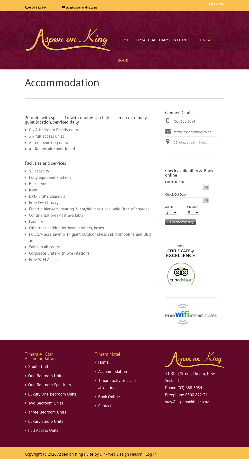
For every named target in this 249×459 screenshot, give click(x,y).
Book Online (216, 3)
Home (123, 39)
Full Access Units (43, 430)
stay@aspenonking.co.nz (192, 132)
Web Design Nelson (125, 454)
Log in (151, 454)
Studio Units (39, 366)
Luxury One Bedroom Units (52, 394)
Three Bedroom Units (47, 412)
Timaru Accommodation (161, 39)
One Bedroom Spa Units (49, 384)
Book (123, 60)
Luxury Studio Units (45, 421)
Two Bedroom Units (45, 403)
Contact (206, 39)
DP (102, 454)
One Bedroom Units (45, 375)
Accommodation (112, 371)
